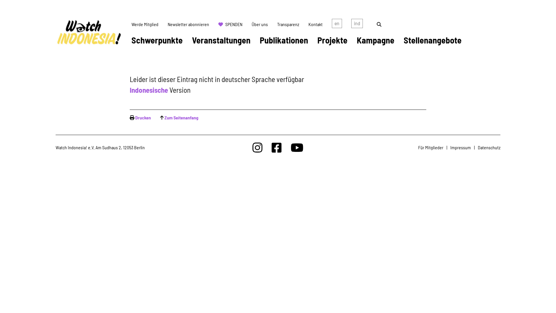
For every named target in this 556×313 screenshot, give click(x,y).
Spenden (233, 24)
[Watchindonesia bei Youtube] (297, 147)
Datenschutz (489, 147)
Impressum (460, 147)
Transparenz (288, 24)
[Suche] (379, 24)
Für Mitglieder (430, 147)
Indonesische (149, 89)
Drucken (143, 117)
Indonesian (357, 24)
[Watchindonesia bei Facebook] (276, 147)
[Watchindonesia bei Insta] (257, 147)
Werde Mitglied (144, 24)
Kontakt (315, 24)
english (337, 24)
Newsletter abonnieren (188, 24)
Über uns (260, 24)
